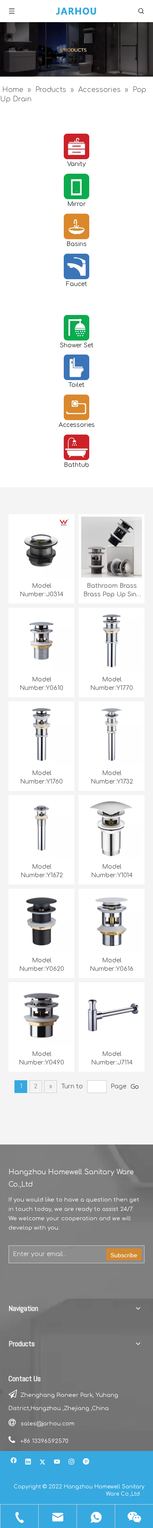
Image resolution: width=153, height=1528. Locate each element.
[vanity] (76, 146)
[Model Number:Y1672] (41, 827)
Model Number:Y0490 (41, 1058)
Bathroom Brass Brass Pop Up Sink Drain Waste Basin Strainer (111, 591)
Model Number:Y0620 (41, 964)
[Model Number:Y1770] (111, 640)
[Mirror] (76, 186)
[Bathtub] (76, 447)
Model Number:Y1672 (41, 871)
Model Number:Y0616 (111, 964)
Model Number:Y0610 (41, 683)
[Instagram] (71, 1462)
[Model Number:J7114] (111, 1015)
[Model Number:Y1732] (111, 734)
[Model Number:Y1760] (41, 734)
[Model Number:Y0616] (111, 921)
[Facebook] (13, 1462)
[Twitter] (42, 1462)
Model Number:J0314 (41, 590)
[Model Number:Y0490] (41, 1015)
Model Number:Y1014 (112, 871)
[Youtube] (57, 1462)
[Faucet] (76, 266)
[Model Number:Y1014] (111, 827)
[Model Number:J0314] (41, 547)
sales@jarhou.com (47, 1424)
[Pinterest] (86, 1462)
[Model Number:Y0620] (41, 921)
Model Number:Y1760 (41, 777)
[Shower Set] (76, 328)
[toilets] (76, 367)
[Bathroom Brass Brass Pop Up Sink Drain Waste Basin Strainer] (111, 547)
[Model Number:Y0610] (41, 640)
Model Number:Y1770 (111, 683)
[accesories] (76, 407)
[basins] (76, 226)
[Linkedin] (28, 1462)
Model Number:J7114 (112, 1058)
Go (134, 1087)
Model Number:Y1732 (112, 777)
